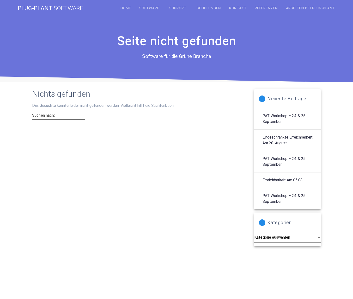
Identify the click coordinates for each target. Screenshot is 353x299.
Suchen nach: (43, 115)
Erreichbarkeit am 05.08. (282, 180)
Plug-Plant (50, 8)
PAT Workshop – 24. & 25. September (284, 119)
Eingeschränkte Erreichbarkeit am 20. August (287, 140)
